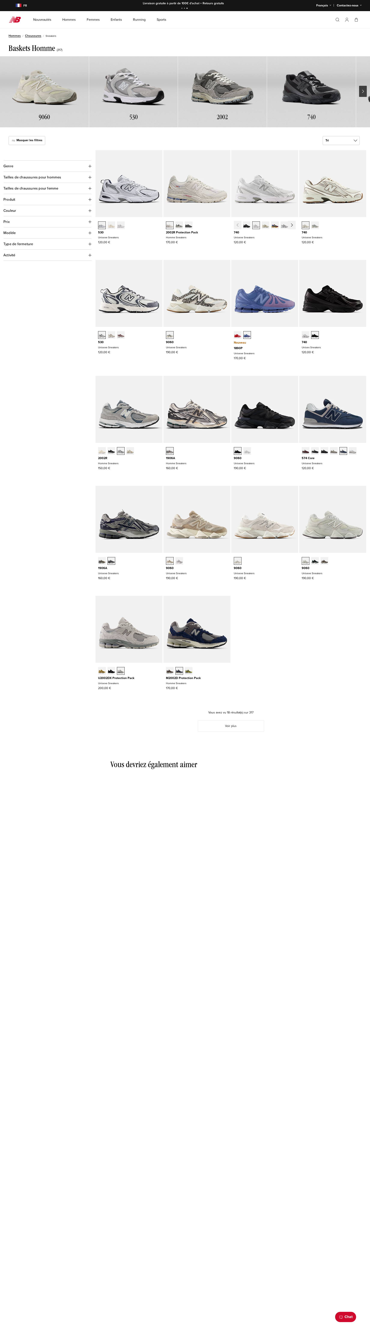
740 (236, 232)
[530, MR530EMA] (121, 226)
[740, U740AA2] (315, 226)
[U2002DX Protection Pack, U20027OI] (102, 671)
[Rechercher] (337, 19)
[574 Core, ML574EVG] (334, 451)
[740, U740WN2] (284, 226)
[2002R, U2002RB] (130, 451)
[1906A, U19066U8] (102, 561)
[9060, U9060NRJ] (247, 451)
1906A (170, 458)
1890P (238, 348)
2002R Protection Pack (182, 232)
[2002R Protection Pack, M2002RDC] (170, 226)
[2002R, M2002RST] (121, 451)
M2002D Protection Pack (183, 678)
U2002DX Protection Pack (116, 678)
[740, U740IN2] (265, 226)
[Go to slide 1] (182, 8)
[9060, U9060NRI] (238, 451)
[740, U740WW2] (305, 335)
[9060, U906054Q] (315, 561)
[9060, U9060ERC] (170, 561)
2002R (102, 458)
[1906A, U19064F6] (111, 561)
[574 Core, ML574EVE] (324, 451)
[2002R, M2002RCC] (102, 451)
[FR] (16, 6)
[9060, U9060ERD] (179, 561)
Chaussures (33, 36)
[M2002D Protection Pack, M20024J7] (170, 671)
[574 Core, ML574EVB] (315, 451)
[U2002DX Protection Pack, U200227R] (121, 671)
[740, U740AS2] (294, 226)
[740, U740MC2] (275, 226)
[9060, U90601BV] (324, 561)
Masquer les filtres (29, 140)
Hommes (15, 36)
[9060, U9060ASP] (238, 561)
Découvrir (217, 3)
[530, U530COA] (121, 335)
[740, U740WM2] (256, 226)
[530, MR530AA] (111, 226)
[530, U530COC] (102, 335)
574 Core (308, 458)
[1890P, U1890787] (247, 335)
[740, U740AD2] (305, 226)
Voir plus (231, 726)
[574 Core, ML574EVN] (343, 451)
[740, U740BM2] (247, 226)
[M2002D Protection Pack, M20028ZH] (188, 671)
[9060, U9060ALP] (170, 335)
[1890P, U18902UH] (238, 335)
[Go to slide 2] (185, 8)
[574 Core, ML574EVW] (353, 451)
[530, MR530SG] (102, 226)
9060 (170, 342)
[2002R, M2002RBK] (111, 451)
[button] (346, 19)
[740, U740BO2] (315, 335)
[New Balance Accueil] (17, 20)
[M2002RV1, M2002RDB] (188, 226)
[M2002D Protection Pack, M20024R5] (179, 671)
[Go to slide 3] (187, 8)
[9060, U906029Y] (305, 561)
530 (101, 232)
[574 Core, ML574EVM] (305, 451)
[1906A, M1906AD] (170, 451)
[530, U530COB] (111, 335)
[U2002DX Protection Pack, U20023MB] (111, 671)
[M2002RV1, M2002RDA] (179, 226)
